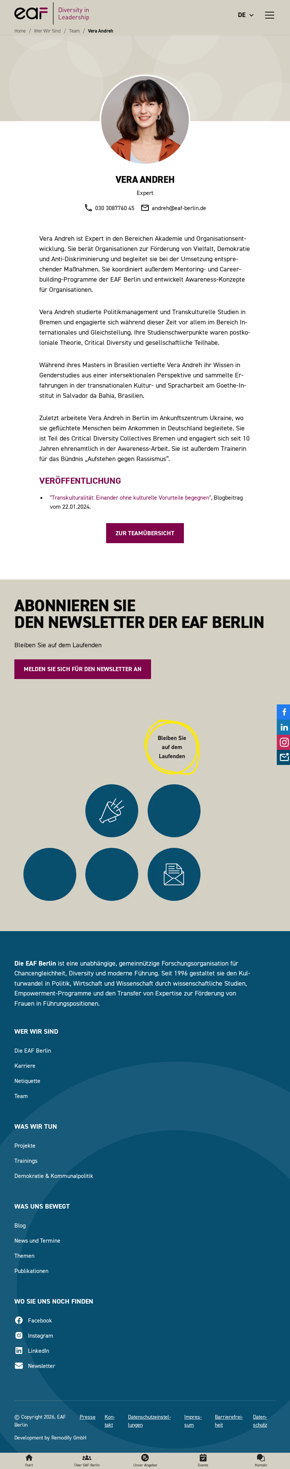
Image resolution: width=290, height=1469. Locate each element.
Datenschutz (260, 1420)
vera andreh (100, 31)
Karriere (24, 1065)
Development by (32, 1437)
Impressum (193, 1420)
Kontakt (110, 1420)
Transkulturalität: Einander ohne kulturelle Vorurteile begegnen (130, 497)
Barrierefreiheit (229, 1420)
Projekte (24, 1145)
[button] (248, 15)
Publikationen (31, 1270)
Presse (88, 1416)
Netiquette (27, 1080)
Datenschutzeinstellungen (149, 1420)
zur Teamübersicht (145, 533)
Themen (24, 1255)
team (74, 31)
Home (20, 31)
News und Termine (37, 1240)
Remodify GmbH (68, 1437)
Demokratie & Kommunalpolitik (53, 1175)
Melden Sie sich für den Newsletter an (83, 669)
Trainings (25, 1160)
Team (21, 1096)
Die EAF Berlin (32, 1050)
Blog (20, 1225)
